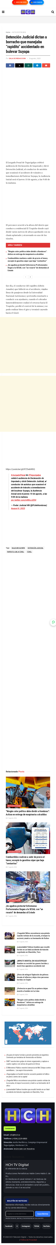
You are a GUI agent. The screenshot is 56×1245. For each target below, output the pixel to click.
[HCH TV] (28, 1115)
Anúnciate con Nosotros (24, 1149)
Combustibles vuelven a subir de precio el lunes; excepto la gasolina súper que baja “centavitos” (25, 860)
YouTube (46, 1226)
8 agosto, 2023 (35, 58)
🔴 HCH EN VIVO (20, 2)
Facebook (8, 1226)
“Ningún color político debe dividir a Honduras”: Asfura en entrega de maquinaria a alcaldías (31, 1002)
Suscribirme (42, 1214)
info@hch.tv (15, 1135)
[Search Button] (52, 12)
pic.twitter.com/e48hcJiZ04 (23, 500)
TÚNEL (29, 552)
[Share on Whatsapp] (28, 65)
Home (8, 32)
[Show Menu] (3, 12)
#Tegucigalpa (35, 475)
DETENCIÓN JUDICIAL (35, 548)
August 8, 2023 (18, 508)
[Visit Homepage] (28, 12)
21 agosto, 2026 (12, 818)
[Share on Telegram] (37, 65)
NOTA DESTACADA (19, 32)
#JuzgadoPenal (18, 475)
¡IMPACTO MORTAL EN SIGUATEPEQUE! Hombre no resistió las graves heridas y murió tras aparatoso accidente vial (32, 963)
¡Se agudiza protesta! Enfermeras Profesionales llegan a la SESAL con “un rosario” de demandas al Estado (28, 268)
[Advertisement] (28, 19)
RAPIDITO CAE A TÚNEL (15, 552)
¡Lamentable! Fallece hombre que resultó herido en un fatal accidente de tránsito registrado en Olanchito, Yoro (33, 949)
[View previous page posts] (26, 277)
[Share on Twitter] (19, 65)
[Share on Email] (46, 65)
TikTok (36, 1226)
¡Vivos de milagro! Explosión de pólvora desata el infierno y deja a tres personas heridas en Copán (33, 977)
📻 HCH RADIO (36, 2)
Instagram (26, 1226)
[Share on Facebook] (10, 65)
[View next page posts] (30, 277)
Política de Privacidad (28, 1240)
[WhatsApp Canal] (53, 622)
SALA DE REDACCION (17, 58)
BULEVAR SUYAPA (18, 548)
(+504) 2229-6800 (19, 1138)
